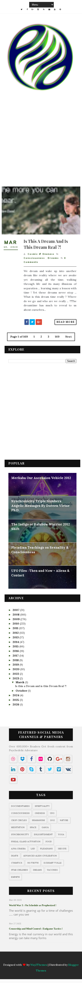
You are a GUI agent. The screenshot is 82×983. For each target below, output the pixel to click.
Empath (15, 877)
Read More (65, 322)
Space (33, 827)
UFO (52, 813)
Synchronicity (20, 834)
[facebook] (27, 9)
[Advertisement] (41, 145)
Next (68, 336)
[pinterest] (60, 9)
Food (49, 841)
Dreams (53, 258)
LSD (33, 848)
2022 (16, 674)
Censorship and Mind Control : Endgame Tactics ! (36, 928)
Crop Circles (19, 820)
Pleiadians (46, 848)
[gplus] (33, 9)
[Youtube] (55, 959)
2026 (16, 704)
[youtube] (55, 9)
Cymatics (16, 862)
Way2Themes (38, 965)
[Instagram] (38, 959)
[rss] (44, 9)
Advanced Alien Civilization (40, 855)
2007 (16, 610)
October (22, 690)
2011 (16, 628)
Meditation (18, 827)
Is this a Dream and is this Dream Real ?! (46, 244)
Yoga (61, 834)
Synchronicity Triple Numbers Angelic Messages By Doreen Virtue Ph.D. (40, 505)
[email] (49, 9)
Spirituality (42, 806)
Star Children (19, 870)
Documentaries (20, 806)
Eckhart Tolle (53, 862)
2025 (16, 700)
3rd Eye (62, 848)
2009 (16, 619)
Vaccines (52, 870)
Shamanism (38, 820)
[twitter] (21, 9)
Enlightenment (43, 834)
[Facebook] (27, 959)
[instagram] (38, 9)
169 (57, 336)
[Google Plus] (33, 959)
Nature (64, 820)
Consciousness (34, 258)
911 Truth (33, 862)
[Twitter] (21, 959)
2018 (16, 660)
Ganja (45, 827)
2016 (16, 651)
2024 (16, 695)
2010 (16, 623)
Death (14, 855)
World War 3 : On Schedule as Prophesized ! (32, 905)
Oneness (40, 813)
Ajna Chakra (18, 848)
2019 (16, 664)
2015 (16, 646)
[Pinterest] (60, 959)
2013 (16, 637)
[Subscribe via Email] (49, 959)
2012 (16, 633)
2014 (16, 642)
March (20, 682)
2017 (16, 655)
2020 (16, 669)
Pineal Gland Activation (25, 841)
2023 (16, 678)
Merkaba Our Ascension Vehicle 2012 (41, 478)
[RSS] (44, 959)
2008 (16, 614)
